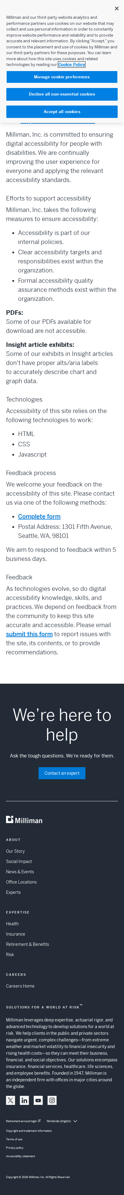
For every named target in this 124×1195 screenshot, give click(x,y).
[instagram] (52, 1100)
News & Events (20, 871)
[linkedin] (24, 1100)
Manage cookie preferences (62, 77)
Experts (13, 892)
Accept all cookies (62, 111)
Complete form (39, 516)
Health (12, 923)
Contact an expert (62, 773)
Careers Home (20, 986)
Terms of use (14, 1139)
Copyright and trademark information (29, 1131)
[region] (62, 61)
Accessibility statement (20, 1156)
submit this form (29, 634)
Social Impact (19, 861)
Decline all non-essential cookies (62, 94)
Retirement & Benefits (27, 944)
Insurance (15, 934)
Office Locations (21, 882)
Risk (10, 954)
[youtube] (38, 1100)
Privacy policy (14, 1148)
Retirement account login (21, 1121)
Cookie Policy (71, 64)
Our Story (15, 851)
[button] (10, 1100)
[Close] (116, 8)
